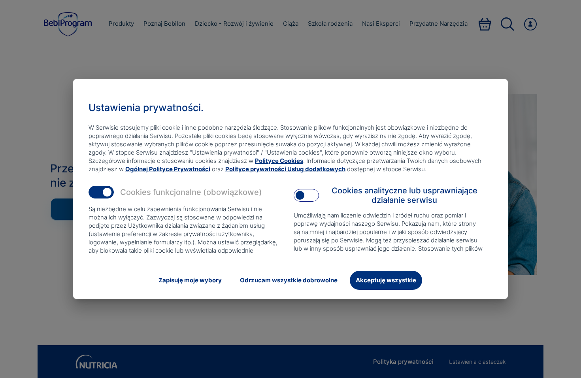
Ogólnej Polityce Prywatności (167, 169)
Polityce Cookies (279, 160)
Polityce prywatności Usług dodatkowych (285, 169)
